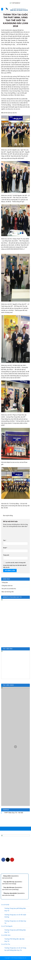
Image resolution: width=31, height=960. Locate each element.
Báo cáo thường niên (8, 591)
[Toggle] (2, 908)
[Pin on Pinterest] (12, 860)
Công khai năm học (7, 585)
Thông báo (5, 582)
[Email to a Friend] (8, 860)
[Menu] (2, 9)
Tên (4, 540)
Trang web (6, 555)
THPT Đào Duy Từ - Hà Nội (13, 812)
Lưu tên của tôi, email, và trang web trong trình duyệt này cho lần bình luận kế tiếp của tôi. (14, 565)
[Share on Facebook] (3, 860)
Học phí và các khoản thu (9, 588)
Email (5, 547)
